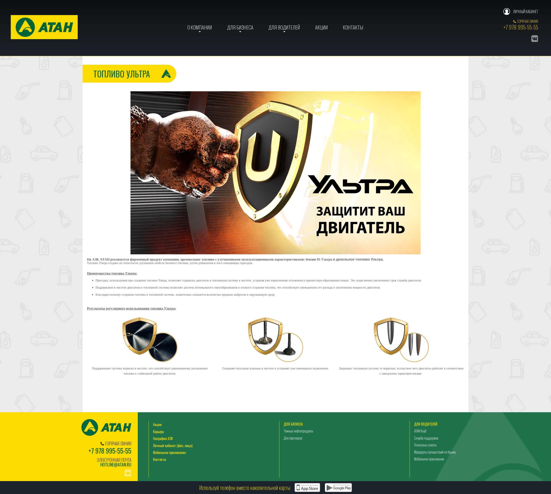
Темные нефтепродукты (298, 431)
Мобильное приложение (169, 452)
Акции (321, 27)
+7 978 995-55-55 (520, 27)
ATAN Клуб (420, 431)
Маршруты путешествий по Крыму (435, 452)
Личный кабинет (525, 11)
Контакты (353, 27)
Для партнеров (293, 438)
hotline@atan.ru (115, 464)
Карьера (158, 431)
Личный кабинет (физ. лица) (172, 445)
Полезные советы (425, 445)
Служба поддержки (426, 438)
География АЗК (163, 438)
